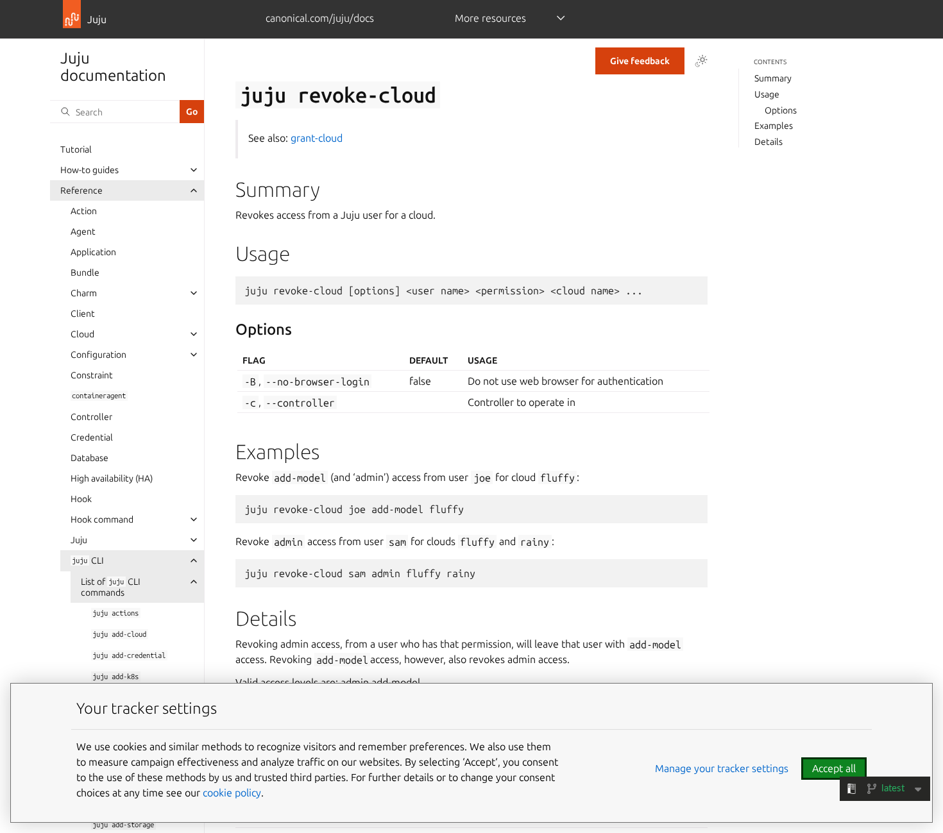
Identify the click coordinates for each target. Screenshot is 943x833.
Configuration (98, 354)
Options (781, 110)
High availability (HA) (112, 478)
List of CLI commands (110, 587)
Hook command (102, 519)
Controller (91, 417)
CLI (87, 560)
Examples (773, 126)
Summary (773, 79)
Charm (84, 293)
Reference (81, 190)
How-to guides (89, 170)
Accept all (834, 768)
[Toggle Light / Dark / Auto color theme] (701, 61)
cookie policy (232, 792)
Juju (79, 540)
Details (768, 142)
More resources (490, 18)
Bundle (85, 272)
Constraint (92, 375)
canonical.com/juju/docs (320, 18)
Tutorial (76, 149)
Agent (83, 231)
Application (93, 252)
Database (89, 458)
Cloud (82, 334)
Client (83, 313)
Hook (81, 499)
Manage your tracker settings (721, 768)
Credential (92, 437)
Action (84, 211)
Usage (766, 94)
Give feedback (640, 61)
